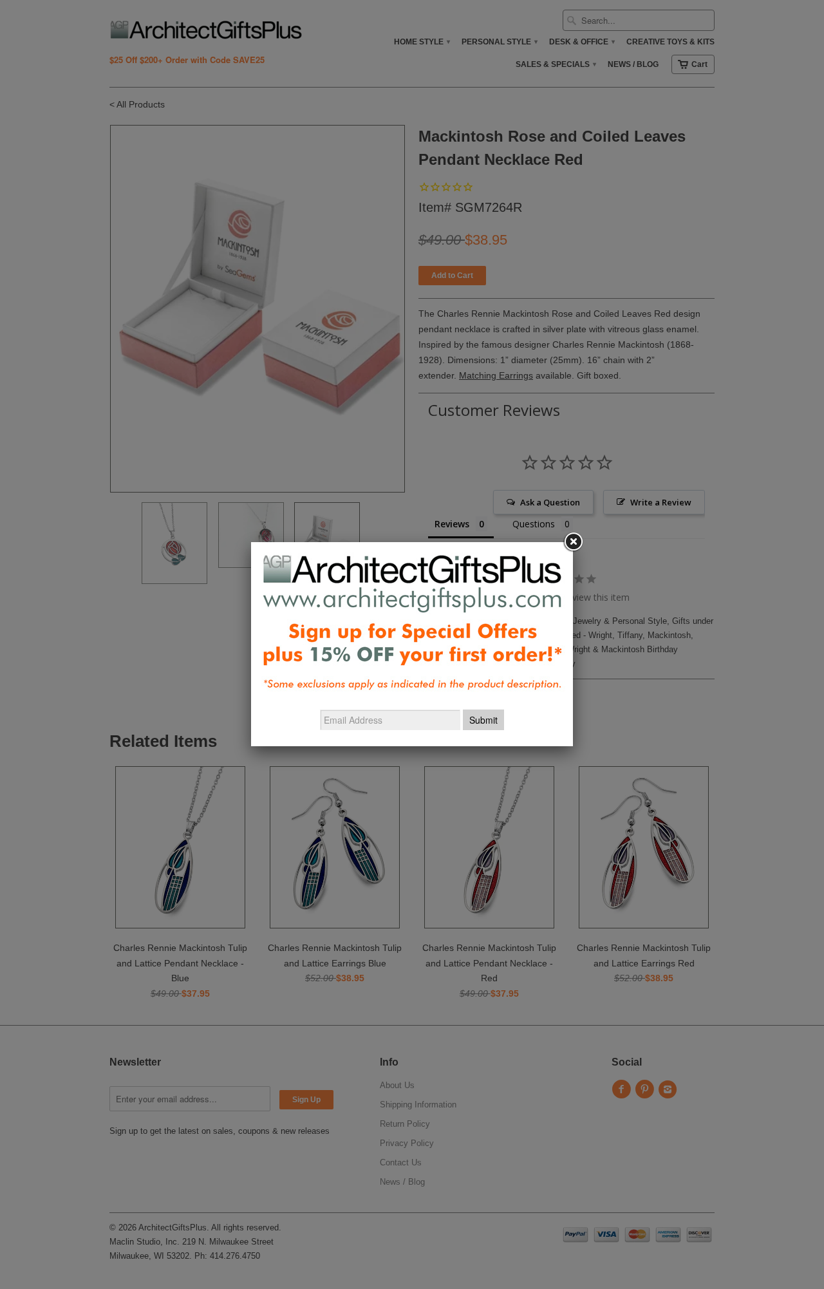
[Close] (573, 542)
